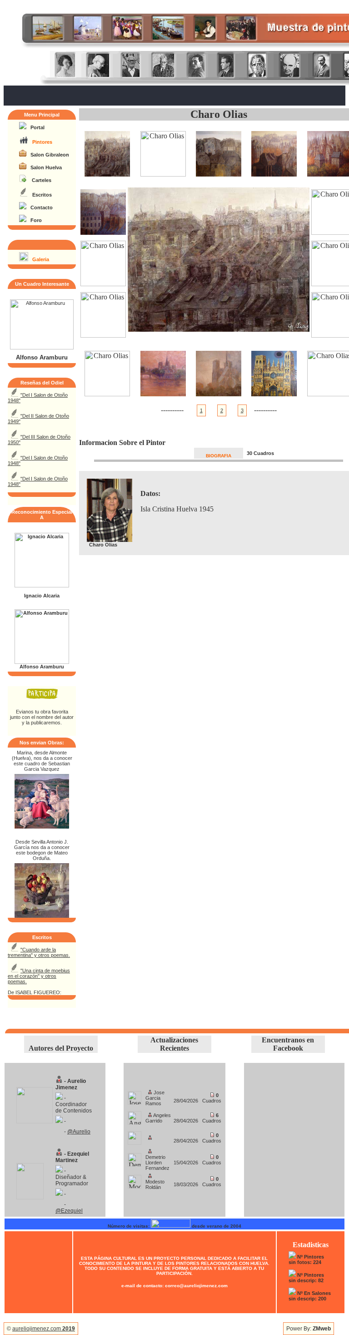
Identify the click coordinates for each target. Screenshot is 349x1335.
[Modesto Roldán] (134, 1179)
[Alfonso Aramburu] (42, 347)
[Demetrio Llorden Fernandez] (134, 1157)
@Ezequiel (69, 1211)
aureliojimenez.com (43, 1328)
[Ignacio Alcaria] (42, 585)
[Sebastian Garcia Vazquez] (42, 826)
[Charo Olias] (107, 174)
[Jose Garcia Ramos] (134, 1095)
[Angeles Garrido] (134, 1115)
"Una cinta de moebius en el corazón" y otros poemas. (39, 976)
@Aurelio (78, 1131)
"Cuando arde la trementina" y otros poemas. (39, 952)
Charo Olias (218, 114)
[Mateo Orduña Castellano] (42, 915)
